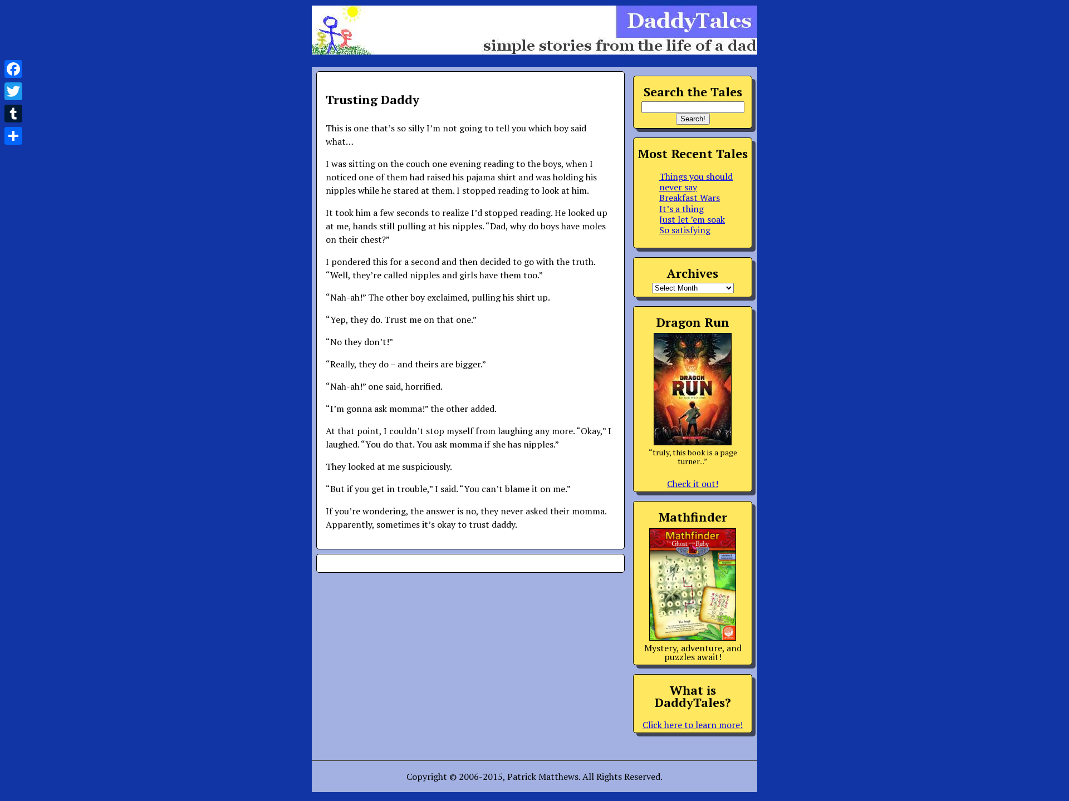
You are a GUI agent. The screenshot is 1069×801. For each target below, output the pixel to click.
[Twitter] (13, 91)
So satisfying (684, 230)
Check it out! (692, 484)
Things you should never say (696, 181)
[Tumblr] (13, 113)
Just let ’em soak (692, 219)
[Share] (13, 136)
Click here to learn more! (693, 725)
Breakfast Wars (689, 197)
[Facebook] (13, 69)
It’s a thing (681, 209)
